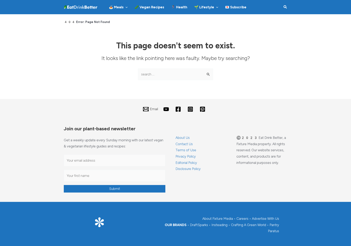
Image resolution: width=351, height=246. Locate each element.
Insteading (219, 225)
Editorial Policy (186, 163)
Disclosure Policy (188, 169)
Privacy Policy (186, 156)
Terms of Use (186, 150)
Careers (242, 219)
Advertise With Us (265, 219)
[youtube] (167, 109)
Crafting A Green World (248, 225)
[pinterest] (203, 109)
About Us (183, 138)
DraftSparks (199, 225)
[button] (126, 7)
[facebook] (179, 109)
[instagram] (191, 109)
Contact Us (184, 144)
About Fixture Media (217, 219)
